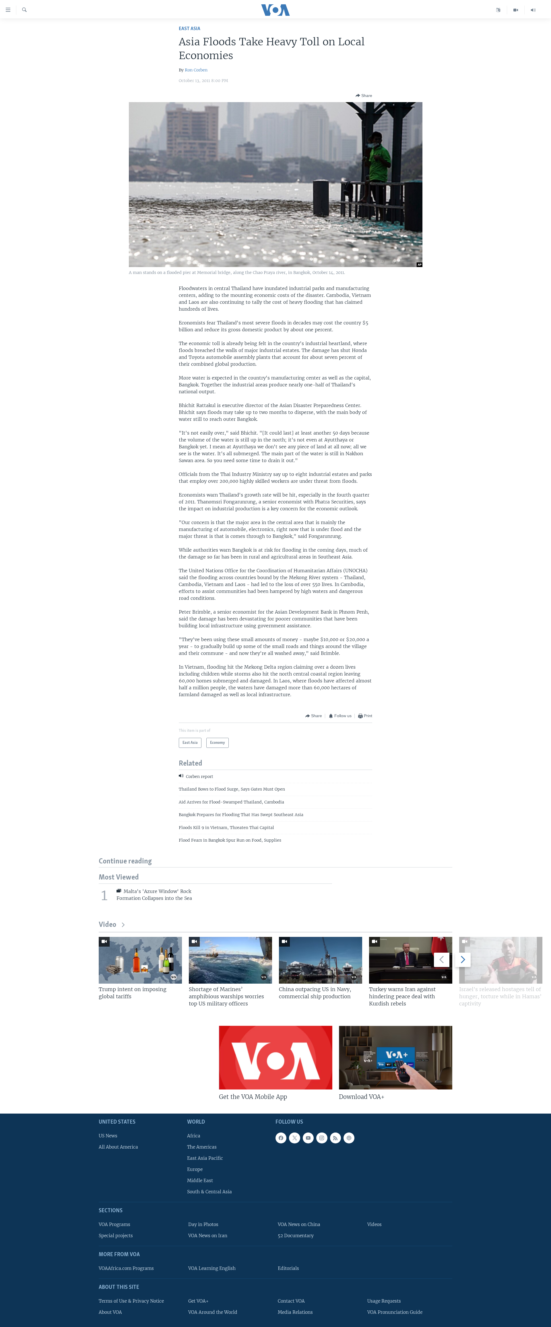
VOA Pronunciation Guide (394, 1312)
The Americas (202, 1147)
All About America (118, 1147)
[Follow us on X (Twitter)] (294, 1138)
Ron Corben (196, 70)
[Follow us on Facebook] (281, 1138)
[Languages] (498, 10)
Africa (193, 1136)
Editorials (288, 1268)
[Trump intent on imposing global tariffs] (140, 960)
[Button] (364, 95)
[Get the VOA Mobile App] (275, 1057)
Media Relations (295, 1312)
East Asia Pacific (205, 1158)
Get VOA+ (198, 1301)
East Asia (189, 28)
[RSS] (335, 1138)
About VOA (110, 1312)
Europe (195, 1169)
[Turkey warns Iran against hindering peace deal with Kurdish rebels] (410, 960)
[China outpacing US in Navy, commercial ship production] (320, 960)
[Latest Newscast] (533, 10)
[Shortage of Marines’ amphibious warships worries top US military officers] (230, 960)
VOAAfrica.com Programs (126, 1268)
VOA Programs (114, 1224)
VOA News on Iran (207, 1235)
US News (108, 1136)
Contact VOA (291, 1301)
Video (107, 925)
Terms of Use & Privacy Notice (131, 1301)
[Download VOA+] (395, 1057)
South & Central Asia (209, 1192)
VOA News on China (299, 1224)
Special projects (116, 1235)
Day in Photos (203, 1224)
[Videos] (516, 10)
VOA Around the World (212, 1312)
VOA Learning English (212, 1268)
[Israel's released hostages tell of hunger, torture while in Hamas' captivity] (500, 960)
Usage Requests (384, 1301)
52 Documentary (296, 1235)
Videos (374, 1224)
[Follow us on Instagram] (321, 1138)
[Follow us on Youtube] (308, 1138)
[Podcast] (349, 1138)
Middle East (200, 1180)
